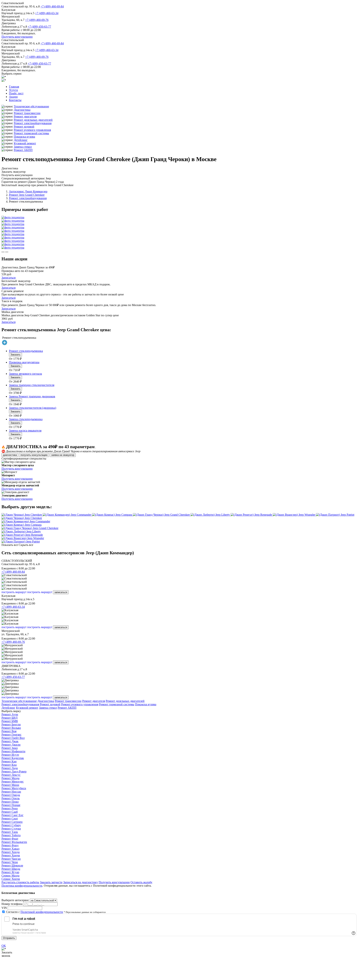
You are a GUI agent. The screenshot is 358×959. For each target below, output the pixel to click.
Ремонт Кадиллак (12, 758)
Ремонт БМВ (9, 721)
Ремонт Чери (9, 862)
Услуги (13, 90)
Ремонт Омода (10, 795)
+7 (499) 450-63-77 (39, 26)
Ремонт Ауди (9, 714)
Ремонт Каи (9, 761)
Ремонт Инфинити (13, 751)
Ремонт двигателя (25, 116)
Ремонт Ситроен (12, 821)
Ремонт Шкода (10, 868)
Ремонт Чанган (11, 858)
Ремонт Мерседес (12, 781)
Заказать (15, 354)
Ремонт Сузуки (11, 828)
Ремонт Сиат (9, 818)
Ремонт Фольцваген (14, 842)
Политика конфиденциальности (21, 885)
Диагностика (22, 109)
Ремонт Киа (9, 764)
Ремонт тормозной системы (31, 133)
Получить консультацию (17, 36)
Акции (13, 96)
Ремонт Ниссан (11, 791)
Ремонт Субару (11, 825)
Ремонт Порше (10, 805)
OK (3, 945)
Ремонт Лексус (11, 774)
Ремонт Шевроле (12, 865)
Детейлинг (21, 140)
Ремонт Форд (9, 845)
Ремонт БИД (9, 717)
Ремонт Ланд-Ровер (13, 771)
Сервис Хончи (10, 878)
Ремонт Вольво (11, 727)
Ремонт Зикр (9, 748)
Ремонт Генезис (11, 734)
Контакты (15, 100)
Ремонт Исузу (10, 754)
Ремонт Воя (8, 731)
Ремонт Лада (9, 768)
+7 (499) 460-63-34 (46, 13)
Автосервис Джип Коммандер (28, 191)
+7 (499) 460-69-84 (52, 6)
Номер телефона (11, 903)
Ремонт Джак (9, 741)
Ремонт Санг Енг (12, 815)
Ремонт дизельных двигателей (33, 119)
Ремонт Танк (9, 831)
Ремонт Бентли (11, 724)
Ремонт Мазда (10, 778)
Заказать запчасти (51, 882)
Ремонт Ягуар (10, 872)
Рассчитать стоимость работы (20, 882)
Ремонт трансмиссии (27, 113)
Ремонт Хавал (10, 848)
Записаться (8, 277)
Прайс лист (16, 93)
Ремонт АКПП (23, 150)
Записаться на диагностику (80, 882)
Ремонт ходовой (24, 126)
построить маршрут (13, 592)
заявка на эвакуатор (62, 455)
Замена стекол (23, 146)
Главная (14, 86)
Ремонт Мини (10, 784)
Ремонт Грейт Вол (13, 737)
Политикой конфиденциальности (42, 911)
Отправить (9, 938)
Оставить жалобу (141, 882)
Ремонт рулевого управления (32, 129)
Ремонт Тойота (11, 835)
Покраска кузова (24, 136)
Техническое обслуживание (31, 106)
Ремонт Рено (9, 808)
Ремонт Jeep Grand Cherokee (27, 194)
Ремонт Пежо (10, 801)
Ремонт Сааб (9, 811)
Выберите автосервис (15, 900)
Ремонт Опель (10, 798)
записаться (60, 592)
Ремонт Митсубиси (13, 788)
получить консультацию (34, 455)
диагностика (10, 455)
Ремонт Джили (11, 744)
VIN (4, 907)
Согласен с (34, 911)
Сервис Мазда (10, 875)
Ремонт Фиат (9, 838)
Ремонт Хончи (10, 855)
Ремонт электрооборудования (32, 123)
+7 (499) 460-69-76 (36, 19)
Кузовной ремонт (25, 143)
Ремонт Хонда (10, 852)
